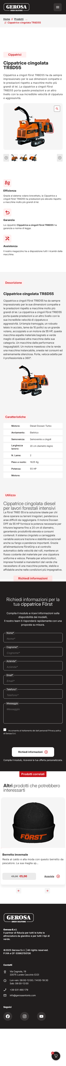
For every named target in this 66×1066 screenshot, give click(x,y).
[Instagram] (24, 1016)
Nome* (10, 633)
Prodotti (19, 19)
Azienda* (11, 661)
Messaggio (12, 703)
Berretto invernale (15, 854)
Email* (10, 675)
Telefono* (12, 689)
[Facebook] (7, 1016)
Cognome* (12, 647)
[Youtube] (41, 1016)
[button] (6, 158)
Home (6, 19)
